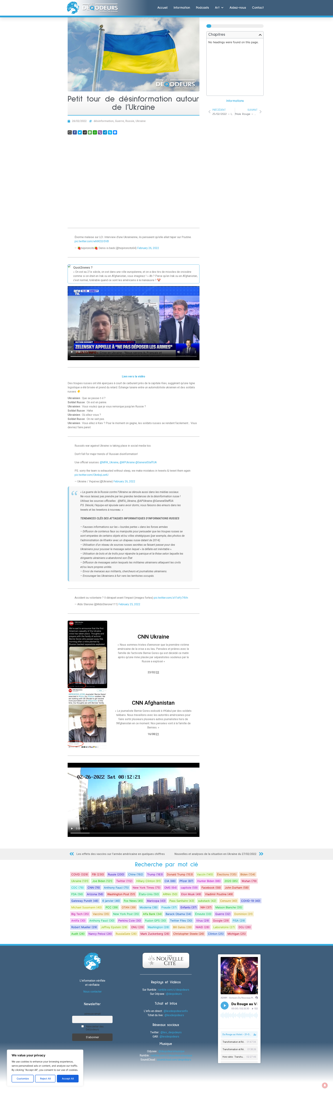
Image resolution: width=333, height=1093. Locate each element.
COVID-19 (250, 900)
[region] (45, 1068)
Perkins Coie (129, 920)
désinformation (104, 121)
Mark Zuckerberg (154, 933)
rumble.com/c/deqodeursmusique (171, 1055)
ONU (137, 927)
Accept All (68, 1078)
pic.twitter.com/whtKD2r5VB (92, 241)
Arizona (95, 894)
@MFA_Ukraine (109, 462)
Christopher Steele (188, 933)
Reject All (45, 1078)
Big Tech (80, 914)
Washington (158, 927)
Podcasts (202, 7)
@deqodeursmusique (172, 1051)
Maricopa (156, 900)
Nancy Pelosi (100, 933)
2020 (231, 881)
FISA (239, 920)
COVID (79, 874)
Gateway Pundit (85, 900)
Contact (258, 7)
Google (221, 920)
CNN (94, 887)
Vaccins (101, 914)
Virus (202, 920)
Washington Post (121, 894)
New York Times (146, 887)
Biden (247, 874)
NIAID (203, 927)
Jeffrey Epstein (114, 927)
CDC (77, 887)
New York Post (126, 914)
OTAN (129, 907)
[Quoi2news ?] (133, 274)
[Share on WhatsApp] (95, 132)
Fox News (133, 900)
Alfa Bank (152, 914)
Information (182, 7)
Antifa (78, 920)
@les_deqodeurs (171, 1032)
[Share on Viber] (100, 132)
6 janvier (111, 900)
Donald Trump (180, 874)
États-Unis (149, 894)
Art (217, 7)
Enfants (189, 907)
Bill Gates (182, 927)
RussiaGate (126, 933)
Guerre (119, 121)
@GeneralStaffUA (146, 462)
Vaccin (205, 874)
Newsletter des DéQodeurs (94, 1028)
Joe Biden (102, 881)
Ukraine (141, 121)
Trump (155, 874)
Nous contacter (92, 991)
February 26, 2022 (148, 248)
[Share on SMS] (90, 132)
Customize (23, 1078)
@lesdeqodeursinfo (176, 1011)
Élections (227, 874)
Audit (78, 933)
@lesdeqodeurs (174, 1015)
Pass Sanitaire (181, 900)
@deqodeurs (174, 993)
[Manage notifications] (325, 1085)
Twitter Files (181, 920)
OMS (170, 887)
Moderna (149, 907)
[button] (260, 34)
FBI (98, 874)
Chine (135, 874)
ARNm (170, 894)
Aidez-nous (237, 7)
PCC (112, 907)
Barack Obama (178, 914)
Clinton (216, 933)
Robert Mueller (84, 927)
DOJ (245, 927)
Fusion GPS (155, 920)
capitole (189, 887)
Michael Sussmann (86, 907)
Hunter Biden (209, 881)
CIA (170, 881)
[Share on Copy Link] (70, 132)
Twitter (124, 881)
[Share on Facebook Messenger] (115, 132)
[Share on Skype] (110, 132)
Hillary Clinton (148, 881)
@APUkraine (127, 462)
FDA (77, 894)
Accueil (162, 7)
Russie (129, 121)
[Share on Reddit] (85, 132)
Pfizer (186, 881)
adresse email (92, 1013)
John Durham (237, 887)
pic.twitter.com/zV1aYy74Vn (171, 597)
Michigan (237, 933)
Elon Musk (191, 894)
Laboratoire (224, 927)
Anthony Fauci (116, 887)
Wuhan (249, 881)
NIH (206, 907)
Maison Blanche (228, 907)
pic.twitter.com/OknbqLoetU (91, 474)
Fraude (169, 907)
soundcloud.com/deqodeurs (174, 1059)
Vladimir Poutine (219, 894)
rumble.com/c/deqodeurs (173, 989)
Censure (228, 900)
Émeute (203, 914)
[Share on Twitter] (80, 132)
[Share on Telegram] (105, 132)
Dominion (243, 914)
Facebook (211, 887)
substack (207, 900)
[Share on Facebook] (75, 132)
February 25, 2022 (129, 604)
